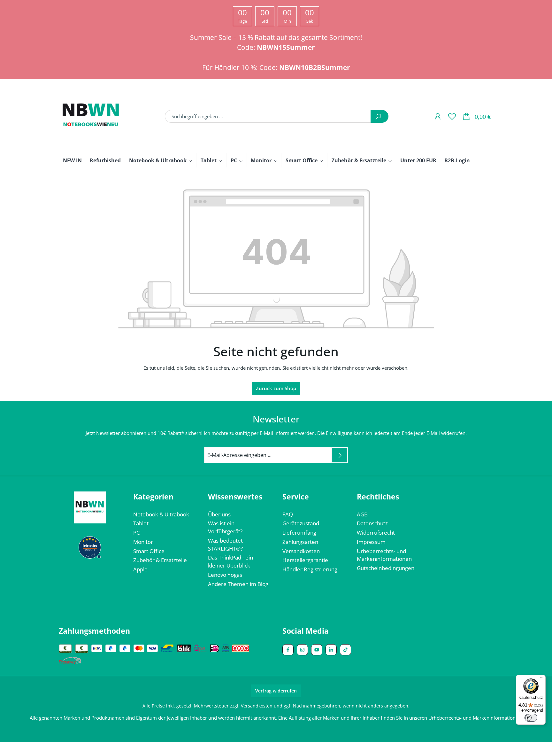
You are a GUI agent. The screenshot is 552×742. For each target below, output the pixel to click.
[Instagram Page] (302, 649)
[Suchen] (379, 116)
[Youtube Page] (316, 649)
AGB (362, 514)
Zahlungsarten (300, 541)
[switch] (531, 718)
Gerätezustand (300, 523)
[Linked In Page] (331, 649)
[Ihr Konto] (437, 116)
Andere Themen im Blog (238, 584)
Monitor (143, 541)
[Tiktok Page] (345, 649)
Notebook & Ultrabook (161, 514)
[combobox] (268, 116)
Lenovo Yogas (225, 574)
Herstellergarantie (305, 560)
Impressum (371, 541)
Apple (140, 569)
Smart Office (149, 551)
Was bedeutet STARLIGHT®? (225, 544)
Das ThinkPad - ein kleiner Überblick (230, 561)
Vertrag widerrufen (276, 691)
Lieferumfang (299, 532)
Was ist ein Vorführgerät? (225, 527)
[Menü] (542, 679)
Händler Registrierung (309, 569)
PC (136, 532)
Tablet (141, 523)
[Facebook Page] (288, 649)
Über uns (219, 514)
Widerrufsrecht (376, 532)
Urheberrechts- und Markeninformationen (384, 555)
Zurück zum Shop (276, 388)
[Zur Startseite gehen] (91, 116)
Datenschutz (372, 523)
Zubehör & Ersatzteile (160, 560)
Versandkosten (301, 551)
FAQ (287, 514)
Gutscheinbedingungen (385, 568)
